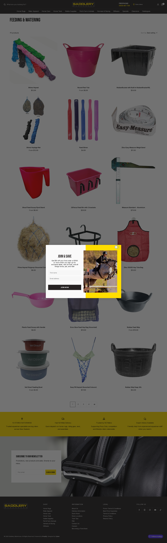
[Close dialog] (116, 247)
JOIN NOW (65, 287)
